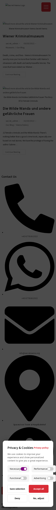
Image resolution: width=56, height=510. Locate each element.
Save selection (17, 488)
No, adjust (38, 498)
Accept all (38, 488)
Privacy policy (41, 447)
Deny (17, 498)
